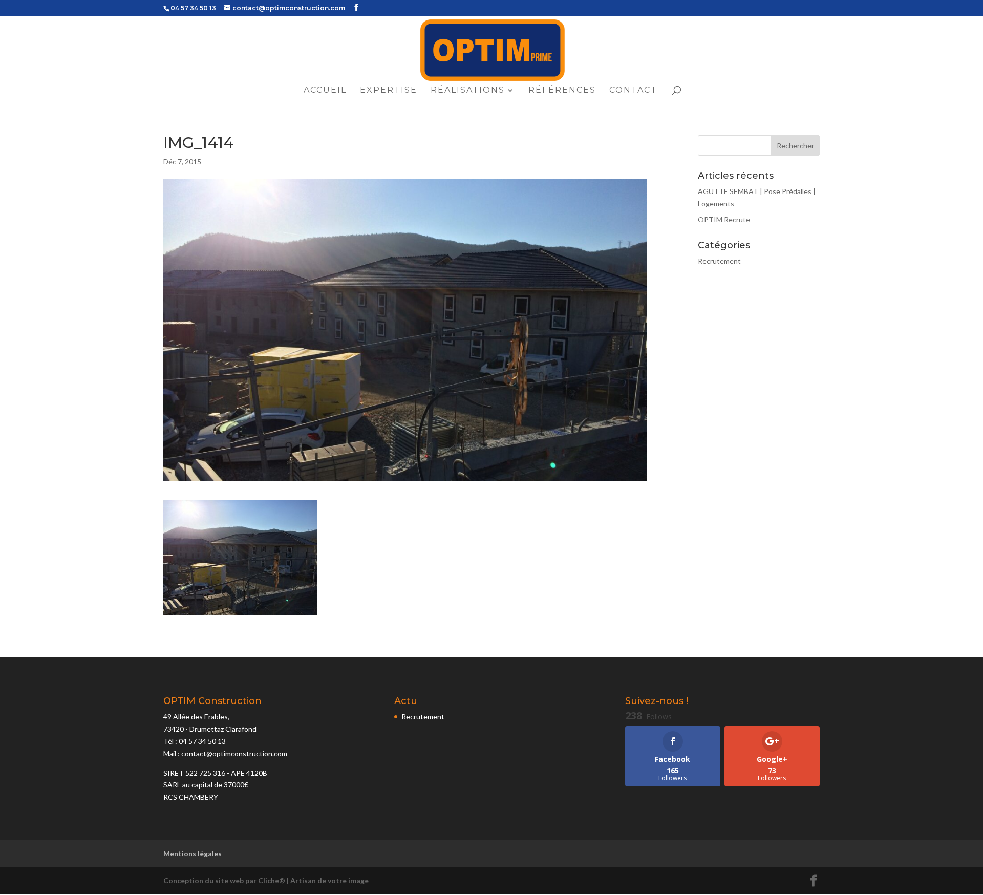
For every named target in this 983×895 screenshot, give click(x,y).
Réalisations (468, 91)
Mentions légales (192, 853)
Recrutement (719, 261)
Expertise (388, 91)
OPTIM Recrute (724, 219)
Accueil (325, 91)
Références (562, 91)
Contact (633, 91)
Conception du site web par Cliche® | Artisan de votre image (266, 880)
